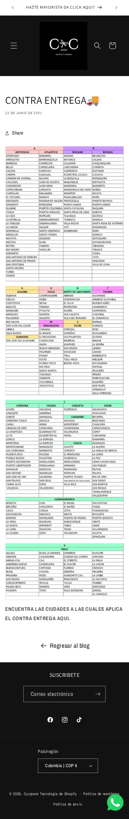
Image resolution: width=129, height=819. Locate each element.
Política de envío (67, 804)
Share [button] (17, 133)
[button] (13, 45)
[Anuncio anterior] (12, 7)
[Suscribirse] (97, 694)
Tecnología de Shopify (58, 793)
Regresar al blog (70, 645)
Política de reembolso (101, 793)
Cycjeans (31, 793)
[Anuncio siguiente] (116, 7)
